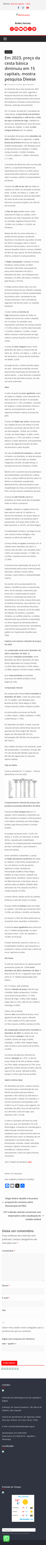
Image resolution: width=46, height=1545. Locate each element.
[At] (34, 29)
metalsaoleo (29, 84)
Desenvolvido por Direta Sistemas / (10, 1533)
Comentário (8, 1250)
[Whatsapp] (30, 29)
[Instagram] (12, 29)
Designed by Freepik (24, 1533)
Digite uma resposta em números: (18, 1338)
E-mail (6, 1297)
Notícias (8, 52)
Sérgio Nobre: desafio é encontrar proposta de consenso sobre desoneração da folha (21, 1202)
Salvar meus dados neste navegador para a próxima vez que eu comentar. (23, 1329)
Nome (6, 1285)
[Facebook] (16, 29)
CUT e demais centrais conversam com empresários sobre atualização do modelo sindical (22, 1216)
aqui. (30, 1162)
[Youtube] (21, 29)
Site (4, 1310)
